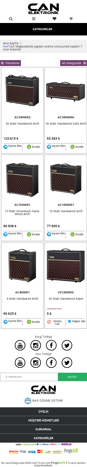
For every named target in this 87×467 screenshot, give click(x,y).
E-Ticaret (71, 463)
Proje (58, 463)
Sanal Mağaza (13, 463)
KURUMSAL (43, 429)
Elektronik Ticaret (35, 463)
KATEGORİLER (42, 29)
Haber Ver (79, 321)
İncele (35, 147)
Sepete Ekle (15, 146)
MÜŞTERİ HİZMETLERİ (43, 420)
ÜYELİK (43, 411)
